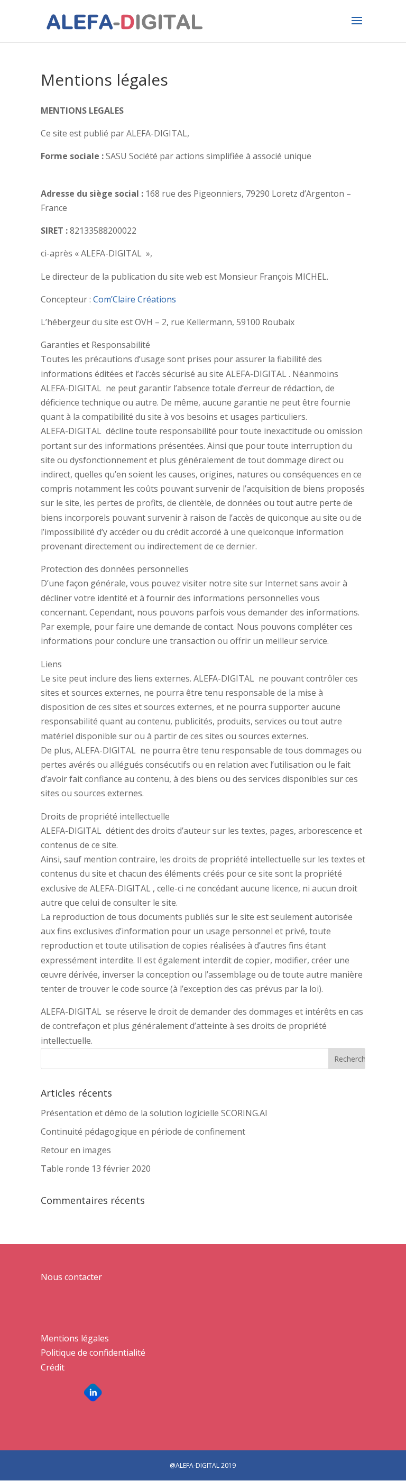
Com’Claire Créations (133, 299)
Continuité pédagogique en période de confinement (143, 1131)
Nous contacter (71, 1277)
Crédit (52, 1367)
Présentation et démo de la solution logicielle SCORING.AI (154, 1113)
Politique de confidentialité (93, 1352)
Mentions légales (75, 1338)
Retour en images (76, 1150)
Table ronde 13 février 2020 (96, 1168)
